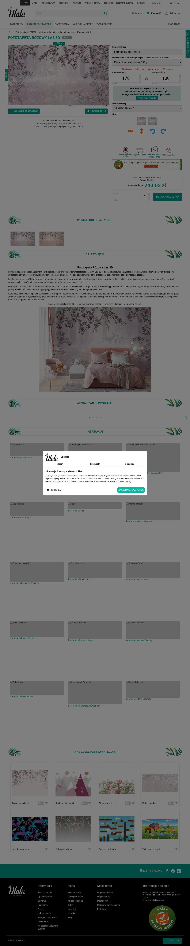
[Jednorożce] (37, 449)
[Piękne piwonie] (116, 782)
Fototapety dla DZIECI (39, 24)
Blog (70, 917)
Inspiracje (174, 24)
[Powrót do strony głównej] (9, 32)
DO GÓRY (170, 940)
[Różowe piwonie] (95, 630)
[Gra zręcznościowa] (116, 828)
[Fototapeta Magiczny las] (51, 238)
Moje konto (104, 886)
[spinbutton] (126, 78)
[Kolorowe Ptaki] (153, 570)
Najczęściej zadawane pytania (118, 3)
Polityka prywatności (47, 917)
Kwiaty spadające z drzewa (151, 803)
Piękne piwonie (106, 803)
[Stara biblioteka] (153, 689)
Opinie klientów (92, 3)
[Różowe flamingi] (153, 630)
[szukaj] (105, 13)
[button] (140, 76)
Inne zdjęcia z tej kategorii (95, 752)
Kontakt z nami (45, 892)
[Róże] (95, 505)
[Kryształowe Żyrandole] (95, 692)
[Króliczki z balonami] (73, 782)
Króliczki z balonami (65, 803)
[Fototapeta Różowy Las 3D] (23, 238)
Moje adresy (102, 901)
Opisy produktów (75, 896)
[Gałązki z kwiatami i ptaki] (73, 828)
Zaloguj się (175, 13)
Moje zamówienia (105, 892)
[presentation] (186, 417)
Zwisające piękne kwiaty (21, 803)
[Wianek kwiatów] (153, 511)
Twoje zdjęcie (104, 24)
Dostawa (42, 901)
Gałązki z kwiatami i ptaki (65, 849)
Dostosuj (55, 490)
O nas (34, 3)
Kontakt (141, 3)
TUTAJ (75, 304)
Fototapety (16, 24)
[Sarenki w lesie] (95, 570)
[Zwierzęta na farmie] (160, 828)
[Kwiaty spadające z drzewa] (160, 782)
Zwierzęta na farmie (151, 849)
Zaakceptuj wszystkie (131, 490)
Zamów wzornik (162, 57)
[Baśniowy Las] (37, 629)
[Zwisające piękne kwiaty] (30, 782)
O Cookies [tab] (129, 464)
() (136, 13)
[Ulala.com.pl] (20, 12)
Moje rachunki (103, 896)
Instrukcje (63, 3)
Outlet (70, 905)
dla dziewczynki (67, 32)
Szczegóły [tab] (95, 464)
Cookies (25, 2)
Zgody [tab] (60, 464)
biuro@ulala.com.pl (156, 900)
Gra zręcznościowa (108, 849)
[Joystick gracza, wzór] (30, 828)
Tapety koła (62, 24)
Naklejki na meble (83, 24)
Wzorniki (77, 3)
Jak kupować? (48, 3)
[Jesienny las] (37, 509)
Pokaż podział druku (147, 98)
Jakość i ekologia (75, 901)
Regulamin (43, 905)
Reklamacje (43, 921)
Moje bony (102, 909)
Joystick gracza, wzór (21, 849)
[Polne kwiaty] (37, 688)
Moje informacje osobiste (108, 905)
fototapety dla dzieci (47, 32)
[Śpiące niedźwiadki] (37, 572)
